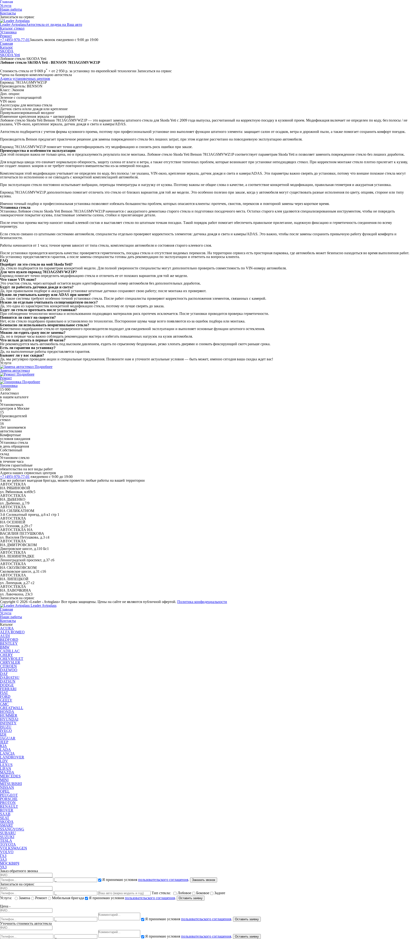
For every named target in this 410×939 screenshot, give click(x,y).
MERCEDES (10, 776)
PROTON (8, 803)
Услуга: (7, 898)
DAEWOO (8, 670)
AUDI (5, 636)
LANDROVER (12, 757)
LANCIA (7, 753)
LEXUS (6, 765)
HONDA (7, 712)
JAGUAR (7, 738)
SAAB (5, 814)
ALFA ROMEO (12, 632)
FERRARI (8, 689)
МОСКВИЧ (9, 863)
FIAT (4, 693)
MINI (4, 780)
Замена (24, 898)
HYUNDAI (9, 719)
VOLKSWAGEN (13, 848)
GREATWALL (11, 708)
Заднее (219, 893)
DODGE (7, 685)
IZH (3, 734)
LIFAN (5, 769)
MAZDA (7, 772)
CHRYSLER (10, 662)
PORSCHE (9, 799)
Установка (8, 32)
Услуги (5, 6)
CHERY (6, 655)
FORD (5, 696)
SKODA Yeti (10, 55)
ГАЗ (3, 856)
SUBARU (8, 833)
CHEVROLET (11, 659)
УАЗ (3, 867)
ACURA (7, 628)
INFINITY (8, 723)
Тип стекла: (162, 893)
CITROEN (8, 666)
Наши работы (11, 9)
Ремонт (6, 36)
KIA (3, 746)
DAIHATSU (9, 678)
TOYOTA (8, 844)
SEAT (4, 818)
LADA (5, 750)
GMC (4, 704)
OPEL (5, 791)
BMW (4, 647)
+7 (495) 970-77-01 (15, 40)
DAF (4, 674)
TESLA (6, 841)
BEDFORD (9, 640)
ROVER (6, 810)
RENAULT (9, 806)
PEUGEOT (9, 795)
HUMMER (8, 715)
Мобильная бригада (68, 898)
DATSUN (7, 681)
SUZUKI (7, 837)
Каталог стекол (12, 28)
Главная (6, 43)
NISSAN (7, 787)
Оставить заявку (191, 898)
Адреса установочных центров (25, 79)
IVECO (6, 731)
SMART (6, 825)
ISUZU (5, 727)
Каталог (6, 47)
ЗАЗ (3, 859)
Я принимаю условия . (145, 880)
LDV (4, 761)
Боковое (202, 893)
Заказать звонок (203, 880)
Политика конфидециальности (202, 602)
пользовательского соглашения (163, 880)
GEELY (6, 700)
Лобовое (184, 893)
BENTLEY (9, 643)
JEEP (4, 742)
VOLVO (7, 852)
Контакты (8, 13)
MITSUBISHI (11, 784)
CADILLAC (10, 651)
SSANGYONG (12, 829)
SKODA (7, 51)
